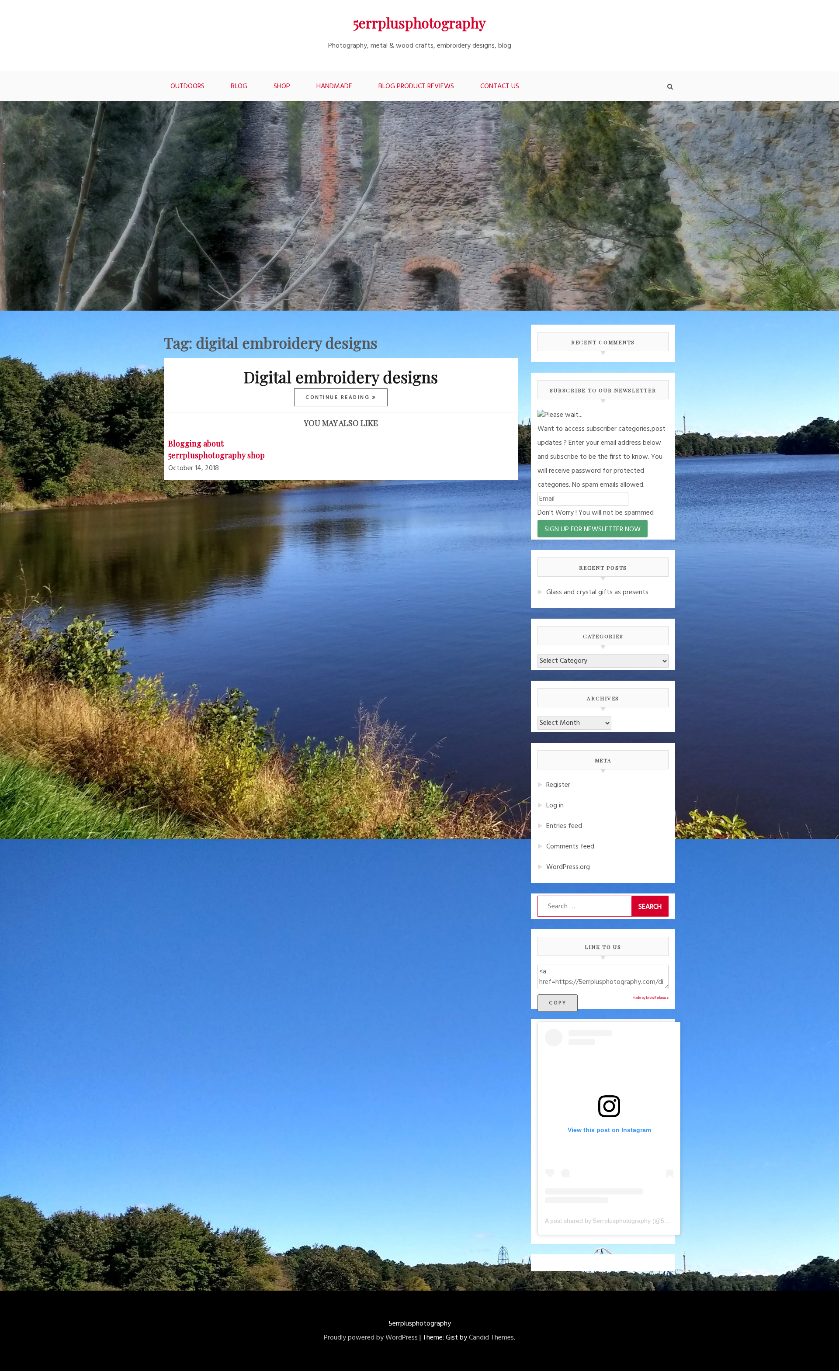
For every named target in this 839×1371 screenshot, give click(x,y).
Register (558, 785)
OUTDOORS (187, 86)
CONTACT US (499, 86)
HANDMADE (334, 86)
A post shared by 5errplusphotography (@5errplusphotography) (633, 1220)
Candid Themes (491, 1337)
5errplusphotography (419, 22)
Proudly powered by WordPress (371, 1337)
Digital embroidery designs (341, 376)
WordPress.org (568, 867)
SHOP (282, 86)
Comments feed (570, 846)
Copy (557, 1003)
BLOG (239, 86)
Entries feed (564, 826)
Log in (555, 805)
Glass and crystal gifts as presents (597, 592)
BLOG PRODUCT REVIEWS (416, 86)
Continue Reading (338, 397)
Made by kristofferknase (650, 998)
